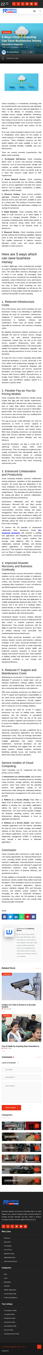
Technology (6, 32)
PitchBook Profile (9, 1318)
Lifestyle (7, 1286)
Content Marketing (10, 1294)
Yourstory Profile (9, 1322)
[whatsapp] (18, 4)
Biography (7, 1282)
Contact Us (5, 1351)
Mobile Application (10, 1290)
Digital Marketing (9, 1257)
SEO (5, 1274)
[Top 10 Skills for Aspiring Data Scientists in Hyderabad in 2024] (21, 1028)
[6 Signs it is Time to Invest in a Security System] (21, 986)
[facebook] (14, 4)
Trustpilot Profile (9, 1314)
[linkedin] (27, 4)
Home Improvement (10, 1261)
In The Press (8, 1250)
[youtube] (31, 4)
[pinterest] (36, 4)
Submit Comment (10, 1107)
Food (5, 1278)
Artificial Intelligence (10, 1297)
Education (7, 1242)
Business (7, 1238)
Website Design (9, 1253)
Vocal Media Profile (10, 1326)
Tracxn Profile (8, 1330)
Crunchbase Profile (10, 1310)
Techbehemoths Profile (11, 1334)
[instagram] (23, 4)
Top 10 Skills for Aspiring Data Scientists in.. (21, 1046)
